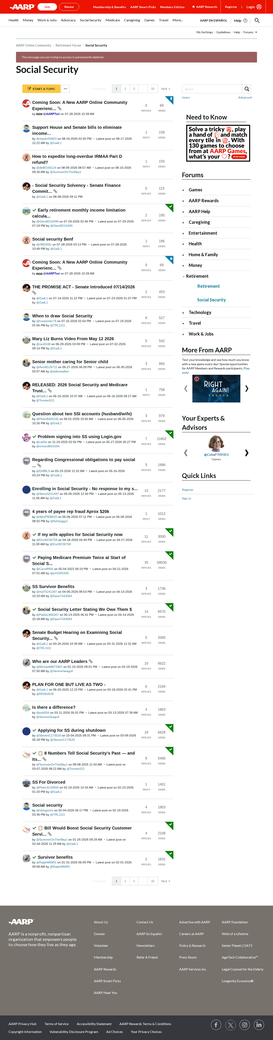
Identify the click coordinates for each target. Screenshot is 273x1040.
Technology (200, 312)
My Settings (205, 32)
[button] (257, 20)
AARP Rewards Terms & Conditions (145, 1024)
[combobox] (216, 88)
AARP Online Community (33, 45)
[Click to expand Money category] (185, 265)
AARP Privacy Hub (22, 1024)
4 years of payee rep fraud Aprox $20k (70, 511)
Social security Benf (52, 239)
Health (195, 243)
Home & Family (203, 254)
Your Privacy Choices (146, 1032)
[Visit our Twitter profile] (230, 1025)
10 (152, 88)
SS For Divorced (48, 782)
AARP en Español (213, 20)
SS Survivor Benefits (53, 586)
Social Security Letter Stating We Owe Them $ (85, 609)
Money (195, 265)
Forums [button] (248, 32)
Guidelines (223, 32)
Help (237, 32)
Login (251, 7)
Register (231, 7)
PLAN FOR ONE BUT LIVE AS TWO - (69, 684)
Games (195, 189)
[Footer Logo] (43, 921)
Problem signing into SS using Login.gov (79, 436)
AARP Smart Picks (143, 7)
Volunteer (101, 945)
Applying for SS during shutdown (72, 730)
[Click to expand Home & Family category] (185, 255)
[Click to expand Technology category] (185, 313)
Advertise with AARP (194, 922)
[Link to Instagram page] (245, 1025)
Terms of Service (56, 1024)
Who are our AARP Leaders (60, 661)
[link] (99, 88)
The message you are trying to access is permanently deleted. (62, 57)
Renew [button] (69, 7)
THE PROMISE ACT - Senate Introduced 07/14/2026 (83, 287)
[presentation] (186, 386)
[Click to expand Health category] (185, 244)
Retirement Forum (68, 45)
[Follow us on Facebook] (216, 1025)
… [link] (143, 88)
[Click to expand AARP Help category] (185, 212)
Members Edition (172, 7)
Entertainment (203, 232)
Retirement (197, 276)
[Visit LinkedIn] (259, 1025)
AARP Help (199, 211)
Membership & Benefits (109, 7)
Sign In (186, 498)
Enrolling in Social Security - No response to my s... (85, 488)
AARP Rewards (204, 200)
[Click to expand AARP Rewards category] (185, 201)
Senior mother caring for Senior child (70, 361)
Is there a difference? (54, 707)
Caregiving (199, 222)
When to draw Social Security (62, 316)
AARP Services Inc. (193, 969)
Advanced (245, 97)
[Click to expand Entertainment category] (185, 233)
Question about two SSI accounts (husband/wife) (82, 413)
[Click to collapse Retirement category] (183, 276)
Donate (99, 934)
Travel (195, 322)
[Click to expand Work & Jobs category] (185, 334)
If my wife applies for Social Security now (80, 534)
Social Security (211, 299)
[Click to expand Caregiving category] (185, 222)
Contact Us (144, 922)
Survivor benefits (55, 857)
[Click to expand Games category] (185, 190)
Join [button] (47, 7)
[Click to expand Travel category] (185, 323)
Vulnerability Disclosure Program (73, 1032)
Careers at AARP (191, 934)
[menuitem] (14, 22)
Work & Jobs (201, 333)
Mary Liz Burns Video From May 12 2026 (73, 338)
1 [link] (116, 88)
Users (186, 97)
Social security (47, 805)
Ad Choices (114, 1032)
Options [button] (65, 89)
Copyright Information (25, 1032)
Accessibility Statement (94, 1024)
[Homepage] (22, 7)
